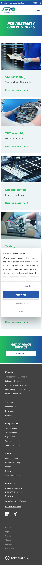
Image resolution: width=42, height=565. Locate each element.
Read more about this (16, 90)
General (8, 535)
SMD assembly (11, 428)
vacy (9, 527)
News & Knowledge (9, 3)
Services (9, 402)
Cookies (8, 544)
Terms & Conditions (13, 475)
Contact (21, 3)
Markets (9, 372)
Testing (8, 441)
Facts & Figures (11, 458)
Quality (8, 471)
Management (10, 406)
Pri (6, 527)
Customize (19, 303)
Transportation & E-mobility (16, 376)
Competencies (11, 423)
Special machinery (12, 445)
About (8, 453)
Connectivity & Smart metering (17, 389)
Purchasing (9, 411)
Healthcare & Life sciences (15, 385)
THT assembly (11, 432)
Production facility (12, 462)
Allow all (21, 294)
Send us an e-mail (13, 506)
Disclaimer (9, 548)
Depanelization (11, 436)
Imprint (8, 531)
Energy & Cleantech (13, 393)
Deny (21, 311)
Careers (8, 466)
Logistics (8, 415)
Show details (28, 286)
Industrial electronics (13, 381)
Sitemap (8, 540)
